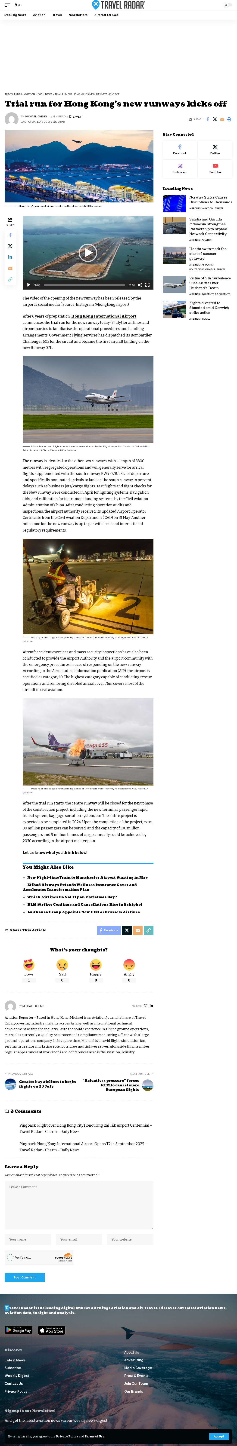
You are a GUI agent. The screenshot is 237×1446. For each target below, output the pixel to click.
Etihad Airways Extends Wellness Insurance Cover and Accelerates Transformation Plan (80, 887)
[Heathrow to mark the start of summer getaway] (174, 255)
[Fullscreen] (147, 285)
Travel (219, 208)
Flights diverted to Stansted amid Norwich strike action (209, 308)
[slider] (84, 285)
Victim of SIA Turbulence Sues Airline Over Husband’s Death (210, 283)
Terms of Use (94, 1436)
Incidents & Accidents (216, 294)
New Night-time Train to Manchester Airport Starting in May (87, 877)
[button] (219, 1436)
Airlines (194, 240)
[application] (88, 253)
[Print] (229, 119)
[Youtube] (215, 169)
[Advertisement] (118, 54)
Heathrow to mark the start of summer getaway (208, 254)
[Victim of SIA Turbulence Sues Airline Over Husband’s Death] (174, 284)
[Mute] (140, 285)
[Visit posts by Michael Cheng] (12, 119)
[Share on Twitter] (215, 119)
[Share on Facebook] (207, 119)
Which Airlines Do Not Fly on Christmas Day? (72, 897)
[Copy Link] (10, 279)
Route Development (202, 269)
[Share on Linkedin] (10, 257)
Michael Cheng (36, 116)
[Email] (222, 119)
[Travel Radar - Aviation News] (118, 5)
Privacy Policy (67, 1436)
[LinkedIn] (151, 1006)
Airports (194, 208)
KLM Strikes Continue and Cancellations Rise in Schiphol (84, 904)
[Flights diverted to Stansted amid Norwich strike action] (174, 309)
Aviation (207, 208)
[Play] (28, 285)
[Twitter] (215, 150)
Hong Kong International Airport (103, 316)
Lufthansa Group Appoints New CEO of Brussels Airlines (83, 912)
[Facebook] (180, 150)
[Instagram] (145, 1006)
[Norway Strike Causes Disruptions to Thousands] (174, 203)
